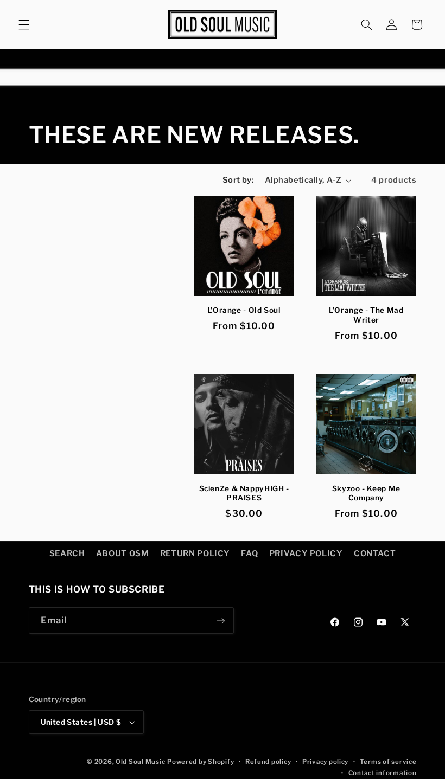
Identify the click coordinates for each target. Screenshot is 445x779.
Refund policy (268, 761)
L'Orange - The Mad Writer (366, 315)
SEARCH (67, 553)
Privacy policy (325, 761)
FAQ (249, 553)
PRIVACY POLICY (306, 553)
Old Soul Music (140, 761)
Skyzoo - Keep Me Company (366, 493)
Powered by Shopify (200, 761)
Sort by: (238, 180)
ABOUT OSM (122, 553)
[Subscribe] (220, 620)
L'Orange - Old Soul (244, 310)
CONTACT (375, 553)
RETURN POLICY (195, 553)
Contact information (382, 773)
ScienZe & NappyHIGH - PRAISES (244, 493)
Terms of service (388, 761)
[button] (23, 24)
